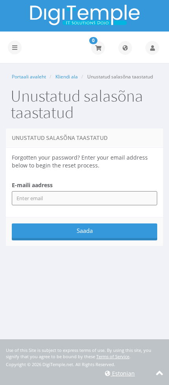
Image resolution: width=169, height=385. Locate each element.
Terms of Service (112, 356)
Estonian (122, 373)
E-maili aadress (32, 185)
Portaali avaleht (29, 76)
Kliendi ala (66, 76)
